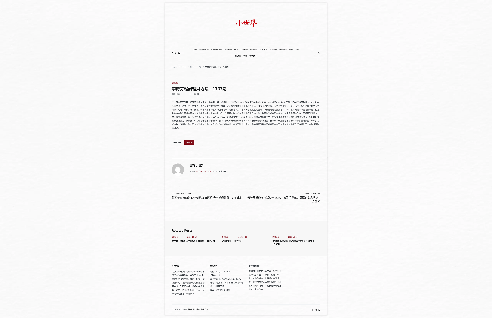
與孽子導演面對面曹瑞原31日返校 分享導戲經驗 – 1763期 (206, 195)
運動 (291, 49)
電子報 (252, 56)
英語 (245, 56)
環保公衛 (253, 49)
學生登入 (204, 309)
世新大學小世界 (193, 309)
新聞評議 (283, 49)
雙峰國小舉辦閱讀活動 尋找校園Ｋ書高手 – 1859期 (294, 242)
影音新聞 (203, 49)
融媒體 (238, 56)
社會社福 (244, 49)
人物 (297, 49)
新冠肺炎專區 (216, 49)
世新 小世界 (176, 94)
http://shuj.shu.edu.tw (203, 171)
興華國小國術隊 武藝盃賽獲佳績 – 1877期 (193, 240)
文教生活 (263, 49)
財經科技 (273, 49)
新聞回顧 (175, 83)
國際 (236, 49)
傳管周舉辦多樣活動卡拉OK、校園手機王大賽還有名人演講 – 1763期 (283, 197)
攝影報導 (228, 49)
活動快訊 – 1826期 (232, 240)
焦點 (195, 49)
